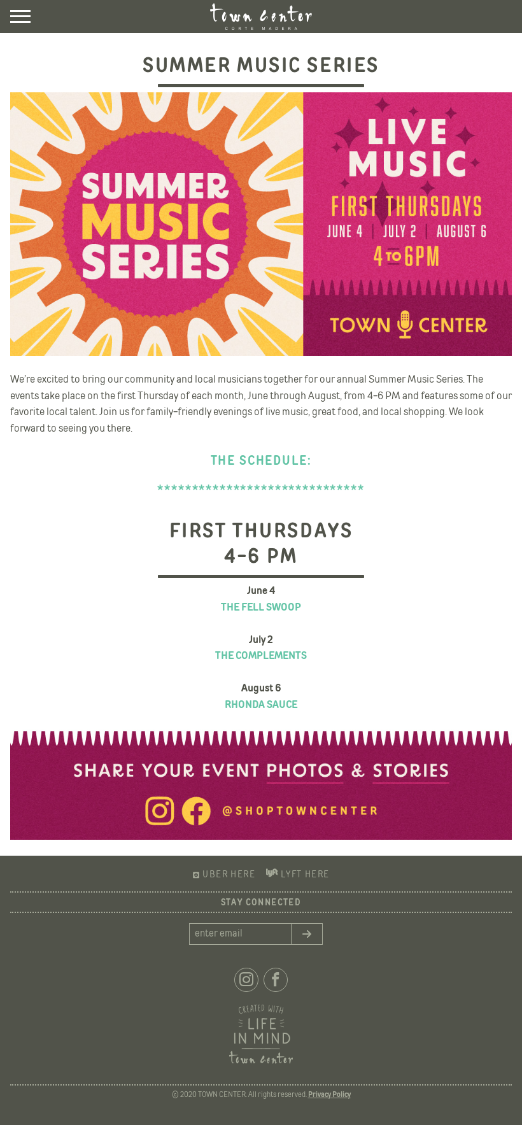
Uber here (228, 874)
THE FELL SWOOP (261, 607)
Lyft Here (305, 874)
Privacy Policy (329, 1095)
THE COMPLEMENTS (261, 656)
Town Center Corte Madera (261, 16)
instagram (246, 979)
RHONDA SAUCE (261, 705)
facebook (275, 979)
